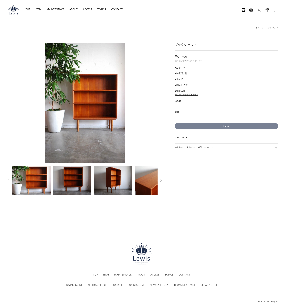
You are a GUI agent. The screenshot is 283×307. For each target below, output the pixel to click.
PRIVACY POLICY (159, 285)
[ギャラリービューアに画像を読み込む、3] (113, 180)
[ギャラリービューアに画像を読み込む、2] (72, 180)
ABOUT (73, 9)
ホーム (258, 28)
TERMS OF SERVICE (185, 285)
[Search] (273, 10)
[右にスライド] (161, 180)
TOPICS (101, 9)
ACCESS (87, 9)
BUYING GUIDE (74, 285)
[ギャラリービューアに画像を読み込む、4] (153, 180)
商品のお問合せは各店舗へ (186, 94)
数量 (177, 111)
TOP (28, 9)
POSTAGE (117, 285)
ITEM (38, 9)
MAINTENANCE (55, 9)
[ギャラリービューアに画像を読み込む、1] (31, 180)
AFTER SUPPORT (97, 285)
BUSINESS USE (136, 285)
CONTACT (117, 9)
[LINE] (243, 9)
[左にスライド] (8, 180)
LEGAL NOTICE (209, 285)
